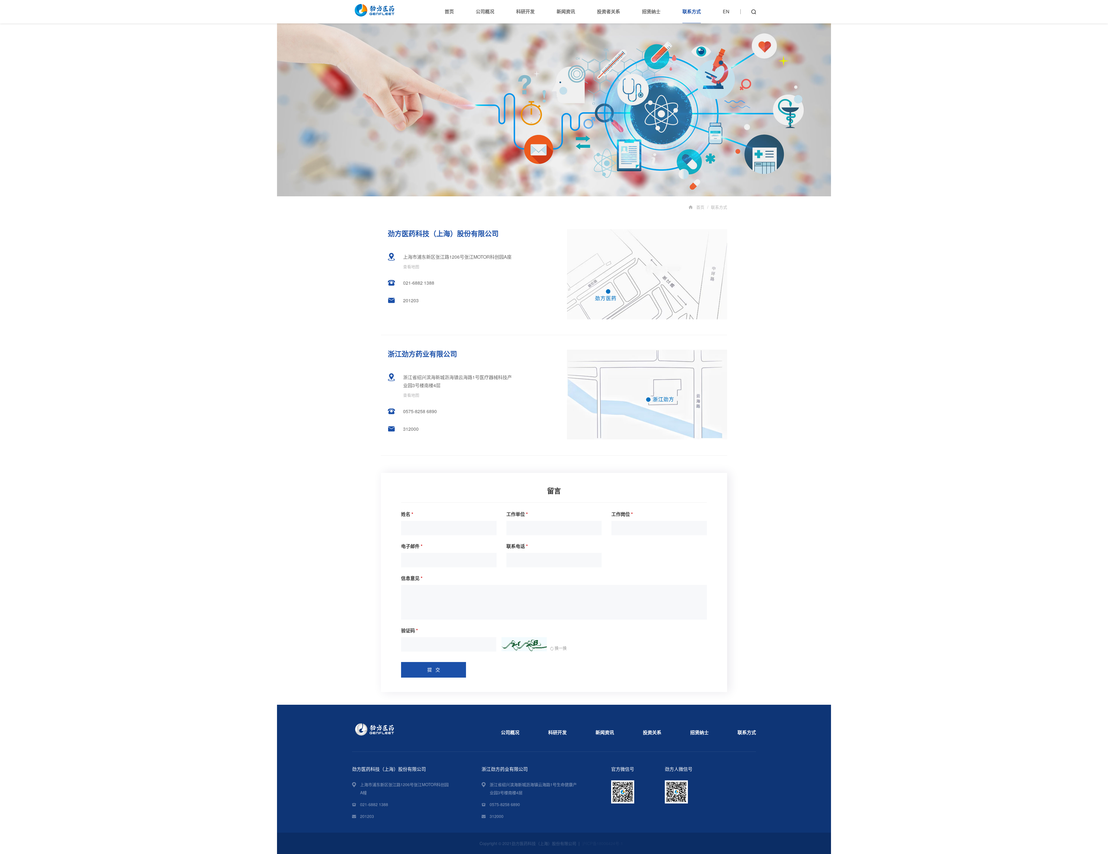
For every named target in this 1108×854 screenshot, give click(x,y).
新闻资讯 (566, 11)
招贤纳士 (651, 11)
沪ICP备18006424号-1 (602, 843)
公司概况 (485, 11)
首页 (449, 11)
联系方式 (691, 11)
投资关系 (652, 732)
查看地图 (411, 266)
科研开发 (525, 11)
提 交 (433, 669)
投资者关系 (608, 11)
